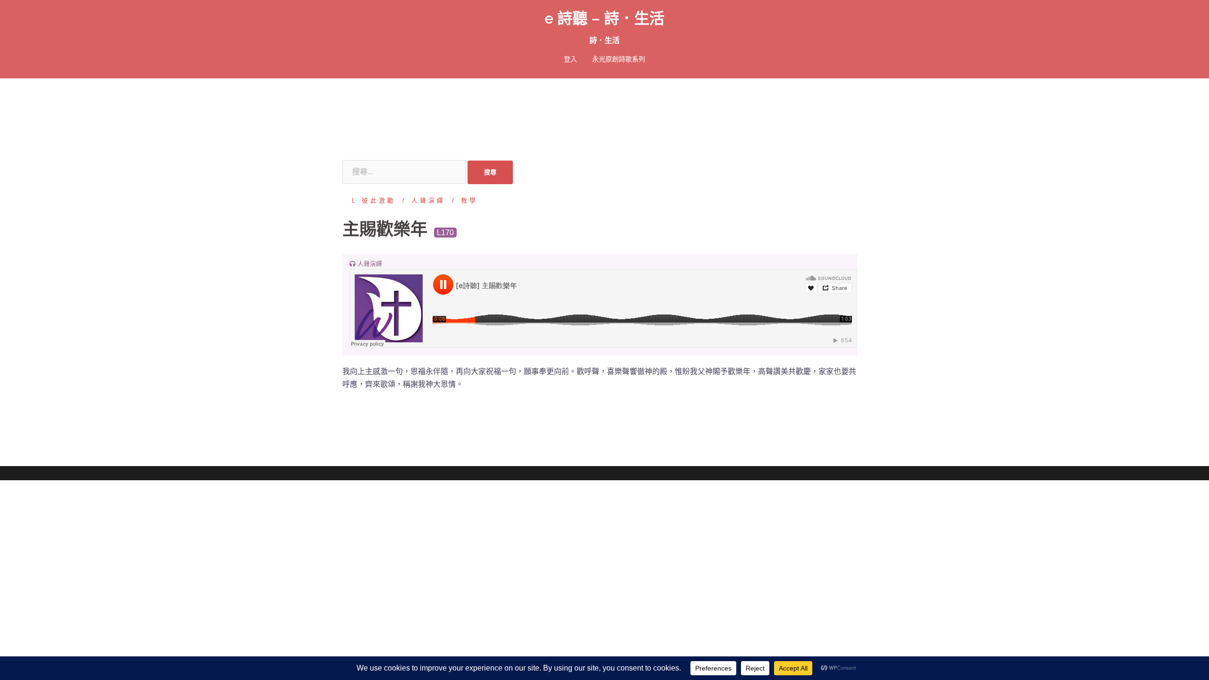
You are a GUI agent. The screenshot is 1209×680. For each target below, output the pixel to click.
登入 (570, 59)
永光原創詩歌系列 (618, 59)
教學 (469, 200)
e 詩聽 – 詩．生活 (604, 18)
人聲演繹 (428, 200)
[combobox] (404, 172)
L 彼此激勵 (374, 200)
